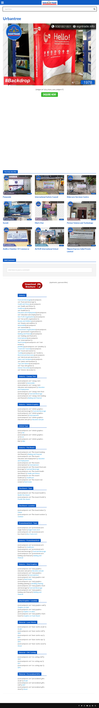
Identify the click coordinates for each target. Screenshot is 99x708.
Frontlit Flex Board (24, 499)
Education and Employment (27, 312)
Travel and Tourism (24, 349)
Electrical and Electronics (26, 355)
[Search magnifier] (94, 9)
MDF (19, 633)
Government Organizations (27, 329)
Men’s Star (39, 223)
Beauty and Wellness (25, 321)
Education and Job (38, 419)
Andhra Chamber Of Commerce (16, 249)
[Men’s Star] (49, 211)
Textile (20, 353)
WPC (19, 642)
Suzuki (5, 223)
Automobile (21, 325)
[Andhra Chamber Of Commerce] (17, 237)
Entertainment (22, 338)
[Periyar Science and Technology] (81, 211)
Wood (20, 646)
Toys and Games (23, 363)
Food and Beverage (24, 300)
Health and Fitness (24, 304)
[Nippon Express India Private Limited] (81, 237)
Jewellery (21, 346)
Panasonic (7, 197)
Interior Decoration (24, 368)
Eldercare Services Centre (78, 197)
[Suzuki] (17, 211)
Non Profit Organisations (26, 317)
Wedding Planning (37, 583)
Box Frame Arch (32, 534)
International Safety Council (46, 197)
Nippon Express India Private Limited (79, 250)
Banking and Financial (24, 334)
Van (23, 433)
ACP (19, 637)
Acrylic (20, 629)
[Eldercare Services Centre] (81, 185)
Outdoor (20, 516)
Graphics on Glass (29, 612)
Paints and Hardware (25, 359)
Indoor (20, 512)
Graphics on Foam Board (32, 616)
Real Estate (21, 342)
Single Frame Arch (34, 530)
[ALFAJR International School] (49, 237)
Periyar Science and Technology (80, 223)
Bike (23, 441)
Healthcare (21, 308)
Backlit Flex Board (23, 495)
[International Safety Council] (49, 185)
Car (23, 437)
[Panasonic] (17, 185)
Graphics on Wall (23, 607)
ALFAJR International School (46, 249)
